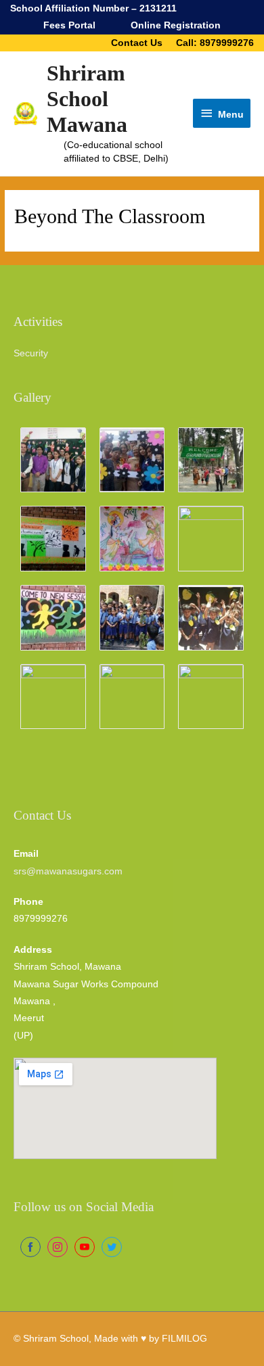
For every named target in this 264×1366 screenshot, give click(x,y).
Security (31, 353)
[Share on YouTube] (84, 1247)
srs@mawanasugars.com (68, 871)
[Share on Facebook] (30, 1247)
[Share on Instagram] (57, 1247)
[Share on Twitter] (112, 1247)
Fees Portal (69, 25)
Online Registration (176, 25)
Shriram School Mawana (87, 99)
